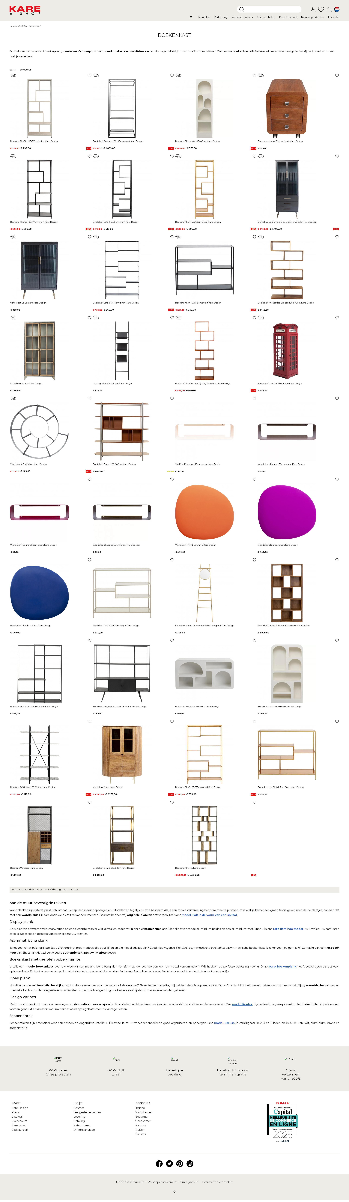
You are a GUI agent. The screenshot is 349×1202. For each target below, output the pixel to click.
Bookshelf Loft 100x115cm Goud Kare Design (281, 787)
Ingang (140, 1108)
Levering (79, 1116)
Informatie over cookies (218, 1182)
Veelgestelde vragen (87, 1112)
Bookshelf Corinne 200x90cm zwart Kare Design (118, 141)
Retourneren (82, 1125)
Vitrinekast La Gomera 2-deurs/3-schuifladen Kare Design (287, 222)
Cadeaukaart (20, 1129)
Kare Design (20, 1108)
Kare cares (19, 1125)
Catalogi (17, 1116)
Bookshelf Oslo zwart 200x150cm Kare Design (34, 706)
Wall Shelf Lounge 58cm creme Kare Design (198, 464)
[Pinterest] (179, 1163)
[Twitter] (169, 1163)
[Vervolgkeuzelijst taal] (336, 9)
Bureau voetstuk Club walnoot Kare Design (280, 141)
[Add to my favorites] (89, 75)
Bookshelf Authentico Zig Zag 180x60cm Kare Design (202, 383)
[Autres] (193, 18)
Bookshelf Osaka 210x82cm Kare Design (113, 868)
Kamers (140, 1134)
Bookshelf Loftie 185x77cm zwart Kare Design (33, 222)
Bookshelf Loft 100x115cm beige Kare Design (116, 625)
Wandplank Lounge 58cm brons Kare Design (116, 545)
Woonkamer (143, 1112)
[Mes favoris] (321, 9)
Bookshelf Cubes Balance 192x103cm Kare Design (284, 625)
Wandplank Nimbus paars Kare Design (278, 545)
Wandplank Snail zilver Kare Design (28, 464)
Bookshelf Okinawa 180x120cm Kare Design (32, 787)
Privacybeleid (189, 1182)
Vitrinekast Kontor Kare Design (26, 383)
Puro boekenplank (282, 966)
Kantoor (140, 1125)
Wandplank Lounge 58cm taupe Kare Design (281, 464)
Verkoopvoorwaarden (162, 1182)
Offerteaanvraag (84, 1129)
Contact (78, 1108)
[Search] (241, 9)
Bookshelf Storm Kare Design (190, 868)
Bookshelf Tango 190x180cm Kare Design (114, 464)
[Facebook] (159, 1163)
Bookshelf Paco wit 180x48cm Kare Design (197, 141)
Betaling (79, 1121)
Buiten (140, 1129)
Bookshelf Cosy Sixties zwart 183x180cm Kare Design (120, 706)
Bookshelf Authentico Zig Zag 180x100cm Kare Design (286, 302)
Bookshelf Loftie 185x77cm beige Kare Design (34, 141)
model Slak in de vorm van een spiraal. (209, 915)
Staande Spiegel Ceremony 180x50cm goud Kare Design (204, 625)
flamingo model (292, 929)
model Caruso (224, 1023)
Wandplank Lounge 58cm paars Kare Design (33, 545)
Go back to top (71, 889)
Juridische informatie (130, 1182)
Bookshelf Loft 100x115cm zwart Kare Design (198, 302)
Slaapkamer (143, 1121)
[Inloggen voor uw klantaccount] (313, 9)
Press (15, 1112)
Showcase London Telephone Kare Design (280, 383)
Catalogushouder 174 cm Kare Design (112, 383)
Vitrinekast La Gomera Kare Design (28, 302)
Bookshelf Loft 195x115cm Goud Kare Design (198, 787)
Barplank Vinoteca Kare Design (26, 868)
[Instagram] (189, 1163)
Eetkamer (142, 1116)
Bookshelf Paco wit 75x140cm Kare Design (197, 706)
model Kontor (242, 1004)
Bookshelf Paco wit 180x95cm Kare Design (280, 706)
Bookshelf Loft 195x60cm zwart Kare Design (115, 222)
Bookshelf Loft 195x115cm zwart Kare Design (116, 302)
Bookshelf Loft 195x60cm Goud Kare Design (198, 222)
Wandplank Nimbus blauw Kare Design (30, 625)
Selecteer (25, 69)
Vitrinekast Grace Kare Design (108, 787)
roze (276, 929)
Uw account (19, 1121)
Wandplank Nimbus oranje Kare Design (195, 545)
